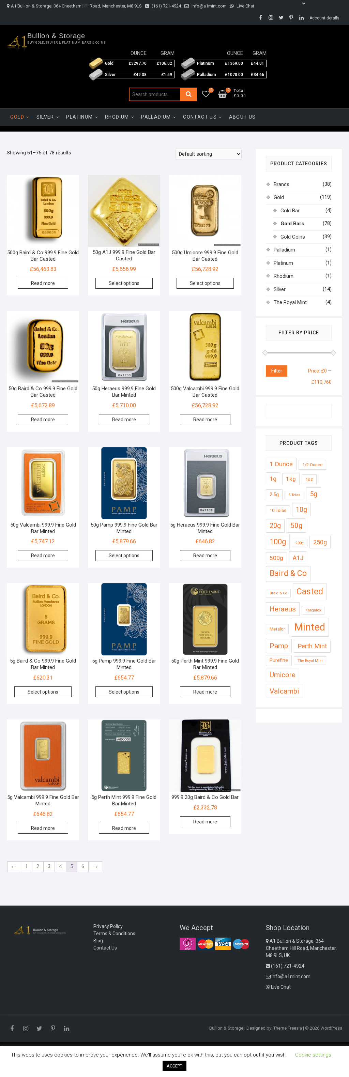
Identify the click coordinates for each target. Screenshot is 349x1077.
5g (313, 494)
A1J (298, 557)
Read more (43, 283)
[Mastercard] (205, 944)
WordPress (331, 1028)
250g (320, 542)
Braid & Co (278, 593)
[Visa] (223, 944)
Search (188, 94)
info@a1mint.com (209, 6)
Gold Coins (292, 237)
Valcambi (284, 691)
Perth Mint (312, 646)
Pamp (279, 645)
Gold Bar (290, 211)
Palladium (156, 117)
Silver (45, 117)
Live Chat (245, 6)
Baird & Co (288, 573)
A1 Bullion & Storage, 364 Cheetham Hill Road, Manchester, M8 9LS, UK (301, 948)
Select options (124, 283)
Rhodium (117, 117)
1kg (291, 478)
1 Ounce (281, 464)
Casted (310, 591)
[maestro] (241, 944)
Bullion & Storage (56, 36)
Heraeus (283, 609)
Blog (98, 940)
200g (299, 543)
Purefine (279, 660)
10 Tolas (278, 510)
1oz (309, 479)
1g (273, 478)
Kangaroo (313, 610)
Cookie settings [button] (313, 1055)
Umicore (282, 675)
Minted (309, 627)
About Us (242, 117)
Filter (276, 371)
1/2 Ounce (312, 464)
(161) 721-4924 (166, 6)
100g (278, 541)
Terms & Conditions (114, 933)
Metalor (277, 629)
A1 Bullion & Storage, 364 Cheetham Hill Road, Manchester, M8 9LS (76, 6)
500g (276, 558)
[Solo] (188, 944)
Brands (281, 184)
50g (296, 525)
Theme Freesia (287, 1028)
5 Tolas (294, 495)
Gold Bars (292, 224)
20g (275, 526)
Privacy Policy (108, 926)
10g (301, 510)
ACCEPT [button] (174, 1065)
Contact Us (200, 117)
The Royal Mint (290, 302)
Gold (17, 117)
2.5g (274, 494)
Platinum (79, 117)
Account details (324, 18)
